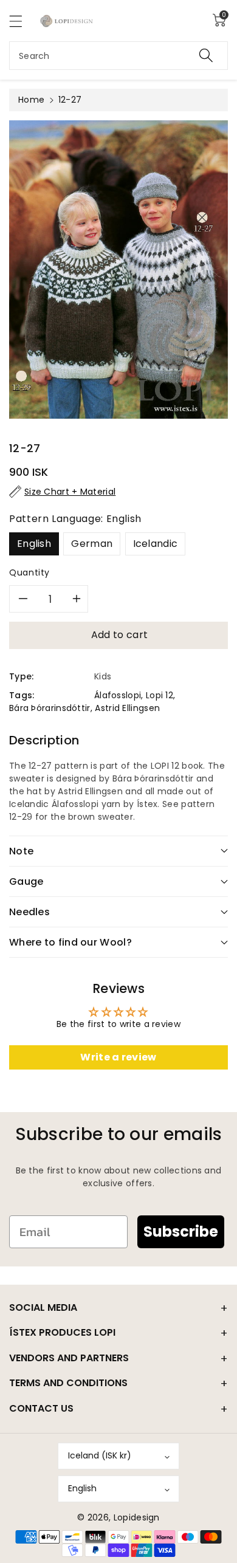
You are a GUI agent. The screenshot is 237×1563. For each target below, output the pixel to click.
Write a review (118, 1057)
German (91, 544)
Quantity (29, 572)
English (34, 544)
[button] (21, 21)
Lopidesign (137, 1517)
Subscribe (180, 1231)
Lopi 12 (159, 695)
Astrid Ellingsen (127, 708)
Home (31, 100)
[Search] (206, 55)
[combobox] (118, 55)
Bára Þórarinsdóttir (50, 708)
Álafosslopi (117, 695)
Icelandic (155, 544)
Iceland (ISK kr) (99, 1455)
